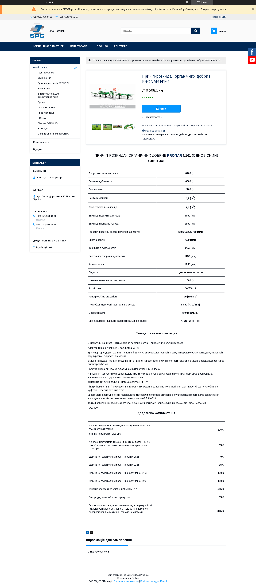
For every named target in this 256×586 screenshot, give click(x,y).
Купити (161, 108)
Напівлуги (43, 128)
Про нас (102, 46)
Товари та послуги (103, 60)
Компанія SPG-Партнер (48, 46)
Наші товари (78, 46)
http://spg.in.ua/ (44, 247)
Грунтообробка (46, 72)
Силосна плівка (46, 107)
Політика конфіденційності (153, 581)
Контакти (120, 46)
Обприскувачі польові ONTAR (54, 133)
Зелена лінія (44, 78)
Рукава (41, 102)
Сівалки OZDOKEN (48, 123)
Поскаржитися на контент (126, 581)
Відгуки (37, 149)
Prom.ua (144, 575)
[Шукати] (195, 31)
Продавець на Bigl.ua (128, 578)
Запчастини (44, 88)
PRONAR (122, 60)
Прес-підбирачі (46, 112)
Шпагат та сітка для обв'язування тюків (48, 95)
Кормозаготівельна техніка (145, 60)
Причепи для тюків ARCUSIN (53, 83)
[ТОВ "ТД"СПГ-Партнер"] (37, 37)
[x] (91, 532)
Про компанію (41, 142)
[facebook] (87, 532)
